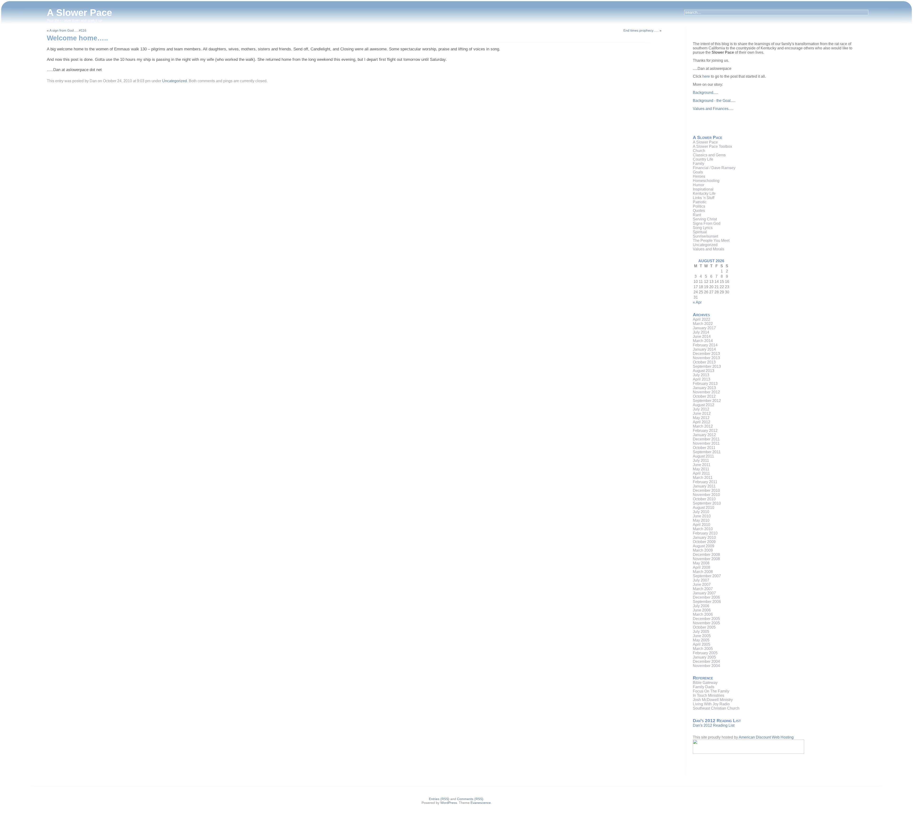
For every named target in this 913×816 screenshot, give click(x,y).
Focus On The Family (711, 691)
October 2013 (704, 362)
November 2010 (706, 495)
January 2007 (704, 593)
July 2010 (701, 512)
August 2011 (703, 456)
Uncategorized (174, 81)
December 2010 (706, 490)
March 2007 (703, 589)
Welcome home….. (77, 38)
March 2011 (703, 478)
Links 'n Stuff (703, 198)
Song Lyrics (703, 228)
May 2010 (701, 520)
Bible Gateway (705, 683)
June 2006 (702, 610)
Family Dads (703, 687)
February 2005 (705, 653)
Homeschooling (706, 181)
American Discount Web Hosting (766, 737)
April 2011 (701, 473)
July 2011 (701, 460)
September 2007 (707, 576)
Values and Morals (708, 249)
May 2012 (701, 418)
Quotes (699, 211)
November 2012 (706, 392)
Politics (699, 206)
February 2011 (705, 482)
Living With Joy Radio (711, 704)
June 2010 (702, 516)
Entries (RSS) (439, 799)
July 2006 (701, 606)
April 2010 (701, 525)
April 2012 (701, 422)
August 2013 (703, 371)
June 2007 (702, 584)
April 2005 (701, 644)
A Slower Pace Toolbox (712, 146)
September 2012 (707, 401)
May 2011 (701, 469)
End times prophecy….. (641, 30)
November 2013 (706, 358)
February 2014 (705, 345)
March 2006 (703, 614)
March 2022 (703, 324)
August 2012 (703, 405)
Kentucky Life (704, 193)
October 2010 (704, 499)
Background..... (705, 93)
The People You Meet (711, 241)
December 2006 (706, 597)
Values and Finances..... (713, 109)
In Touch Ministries (708, 695)
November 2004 (706, 666)
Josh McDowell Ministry (713, 700)
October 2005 (704, 627)
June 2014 (702, 336)
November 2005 (706, 623)
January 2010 (704, 537)
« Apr (697, 302)
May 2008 (701, 563)
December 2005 (706, 619)
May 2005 (701, 640)
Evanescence (481, 803)
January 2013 (704, 388)
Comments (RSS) (470, 799)
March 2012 (703, 426)
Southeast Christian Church (716, 708)
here (706, 76)
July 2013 (701, 375)
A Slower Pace (79, 12)
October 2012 (704, 396)
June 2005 (702, 636)
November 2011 (706, 443)
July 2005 (701, 632)
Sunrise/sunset (705, 236)
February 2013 (705, 384)
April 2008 (701, 567)
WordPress (448, 803)
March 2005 (703, 649)
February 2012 (705, 431)
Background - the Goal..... (714, 101)
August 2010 (703, 508)
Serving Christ (705, 219)
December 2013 (706, 354)
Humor (698, 185)
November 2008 (706, 559)
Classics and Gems (709, 155)
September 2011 (707, 452)
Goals (698, 172)
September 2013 (707, 366)
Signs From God (706, 223)
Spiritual (700, 232)
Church (699, 151)
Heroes (699, 176)
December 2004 (706, 661)
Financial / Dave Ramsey (714, 168)
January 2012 (704, 435)
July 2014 (701, 332)
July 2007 (701, 580)
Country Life (703, 159)
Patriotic (700, 202)
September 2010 (707, 503)
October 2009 (704, 542)
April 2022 (701, 319)
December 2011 (706, 439)
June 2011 (701, 465)
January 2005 (704, 657)
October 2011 (704, 448)
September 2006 (707, 602)
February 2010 (705, 533)
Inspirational (703, 189)
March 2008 (703, 572)
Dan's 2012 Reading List (713, 725)
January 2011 (704, 486)
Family (698, 164)
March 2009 (703, 550)
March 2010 (703, 529)
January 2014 (704, 349)
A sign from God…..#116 (67, 30)
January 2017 (704, 328)
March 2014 (703, 341)
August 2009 (703, 546)
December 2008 (706, 555)
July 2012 (701, 409)
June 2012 (702, 413)
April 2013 (701, 379)
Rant (697, 215)
